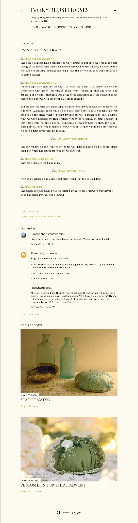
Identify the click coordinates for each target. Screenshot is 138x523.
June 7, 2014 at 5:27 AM (42, 278)
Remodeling (54, 216)
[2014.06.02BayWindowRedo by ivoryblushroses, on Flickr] (37, 158)
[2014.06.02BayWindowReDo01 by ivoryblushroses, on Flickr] (69, 138)
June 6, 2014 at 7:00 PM (42, 244)
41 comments (35, 406)
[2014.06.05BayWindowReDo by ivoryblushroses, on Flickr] (69, 170)
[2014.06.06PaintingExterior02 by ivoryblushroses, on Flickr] (39, 82)
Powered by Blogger (72, 512)
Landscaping (40, 216)
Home (35, 27)
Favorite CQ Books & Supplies (62, 27)
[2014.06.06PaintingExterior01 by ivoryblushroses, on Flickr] (38, 58)
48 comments (35, 491)
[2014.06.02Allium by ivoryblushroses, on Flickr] (31, 186)
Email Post (34, 211)
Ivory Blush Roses (60, 10)
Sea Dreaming (35, 399)
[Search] (115, 9)
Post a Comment (30, 314)
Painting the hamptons (44, 234)
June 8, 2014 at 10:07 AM (43, 306)
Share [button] (23, 211)
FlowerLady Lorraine (42, 253)
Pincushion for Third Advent (53, 485)
